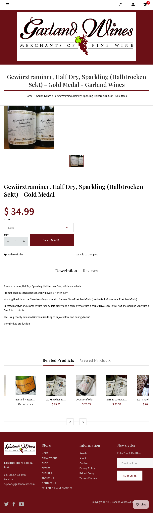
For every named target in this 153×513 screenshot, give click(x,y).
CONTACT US (49, 483)
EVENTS (46, 468)
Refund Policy (86, 473)
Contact (83, 463)
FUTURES (47, 473)
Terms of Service (88, 478)
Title (7, 219)
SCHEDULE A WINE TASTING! (57, 488)
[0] (145, 5)
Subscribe (129, 475)
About (82, 458)
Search (83, 453)
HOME (45, 453)
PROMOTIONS (49, 458)
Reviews (90, 270)
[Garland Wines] (76, 37)
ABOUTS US (48, 478)
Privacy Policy (87, 468)
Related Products (58, 360)
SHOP (45, 463)
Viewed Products (95, 360)
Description (66, 270)
